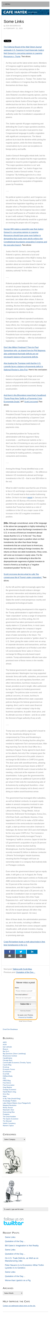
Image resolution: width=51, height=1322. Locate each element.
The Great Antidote (9, 1116)
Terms (24, 1021)
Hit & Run (6, 1094)
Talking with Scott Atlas (22, 969)
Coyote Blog (7, 1065)
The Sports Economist (10, 1119)
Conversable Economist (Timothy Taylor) (17, 1062)
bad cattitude (7, 1047)
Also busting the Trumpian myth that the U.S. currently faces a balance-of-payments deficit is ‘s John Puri (23, 366)
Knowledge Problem (9, 1101)
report (29, 498)
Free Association (8, 1085)
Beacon (5, 1049)
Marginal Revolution (9, 1105)
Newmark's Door (8, 1110)
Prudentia (6, 1114)
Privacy (30, 1021)
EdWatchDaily (8, 1076)
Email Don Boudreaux (10, 1029)
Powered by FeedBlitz (26, 1017)
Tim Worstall (7, 1121)
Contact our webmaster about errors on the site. (19, 1306)
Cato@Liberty (7, 1058)
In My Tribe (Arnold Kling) (11, 1098)
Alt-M (5, 1045)
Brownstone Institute (10, 1056)
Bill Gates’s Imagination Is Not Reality (22, 1245)
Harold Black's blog (9, 1092)
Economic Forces (9, 1069)
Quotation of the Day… (25, 972)
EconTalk (6, 1074)
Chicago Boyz (7, 1060)
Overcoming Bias (9, 1112)
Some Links (10, 1237)
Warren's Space (8, 1125)
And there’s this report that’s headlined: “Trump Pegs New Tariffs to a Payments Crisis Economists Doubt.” (25, 398)
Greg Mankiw (7, 1087)
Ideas (5, 1096)
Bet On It (6, 1051)
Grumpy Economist (9, 1089)
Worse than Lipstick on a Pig (17, 1280)
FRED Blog (7, 1080)
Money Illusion (8, 1107)
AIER (5, 1042)
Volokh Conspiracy (9, 1123)
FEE (4, 1078)
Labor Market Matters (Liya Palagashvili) (17, 1103)
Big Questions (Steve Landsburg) (14, 1053)
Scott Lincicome (31, 402)
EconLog (6, 1067)
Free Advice (7, 1083)
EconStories (7, 1071)
